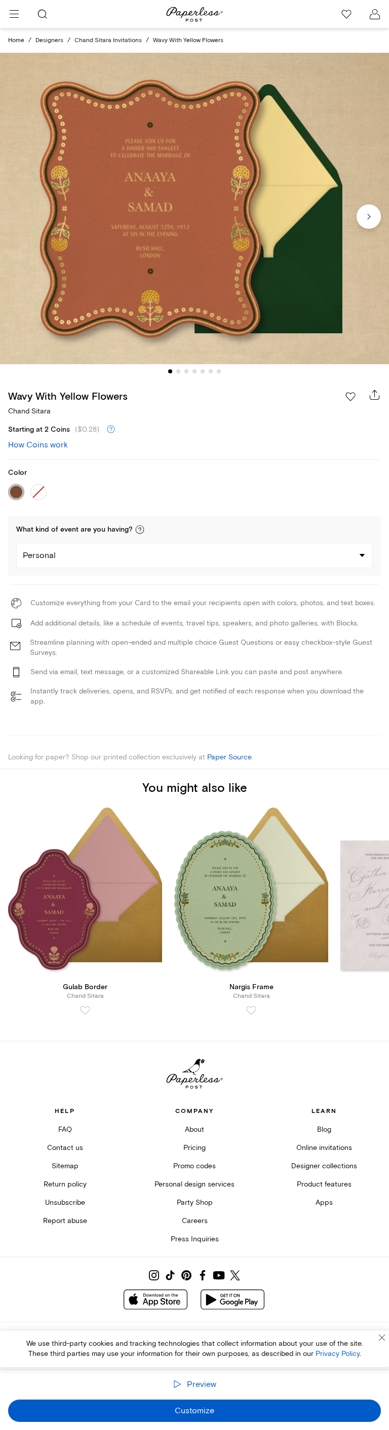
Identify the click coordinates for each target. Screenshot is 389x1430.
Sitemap (65, 1166)
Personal (39, 555)
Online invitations (324, 1147)
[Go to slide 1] (170, 371)
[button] (140, 530)
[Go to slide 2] (178, 371)
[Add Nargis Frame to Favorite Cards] (251, 1010)
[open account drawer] (375, 14)
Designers (49, 40)
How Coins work (38, 445)
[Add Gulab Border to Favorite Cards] (85, 1010)
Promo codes (194, 1166)
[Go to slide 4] (194, 371)
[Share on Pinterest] (186, 1275)
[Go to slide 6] (211, 371)
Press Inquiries (195, 1239)
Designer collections (324, 1166)
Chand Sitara (29, 411)
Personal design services (194, 1184)
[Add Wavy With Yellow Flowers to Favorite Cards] (350, 397)
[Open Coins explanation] (110, 430)
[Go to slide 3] (186, 371)
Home (16, 40)
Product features (324, 1184)
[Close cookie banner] (382, 1338)
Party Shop (195, 1202)
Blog (324, 1129)
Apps (324, 1202)
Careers (195, 1220)
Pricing (194, 1147)
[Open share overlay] (375, 395)
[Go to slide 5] (203, 371)
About (194, 1129)
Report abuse (65, 1220)
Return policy (65, 1184)
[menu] (14, 14)
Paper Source (229, 757)
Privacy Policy (338, 1353)
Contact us (65, 1147)
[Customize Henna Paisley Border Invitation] (194, 209)
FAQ (65, 1129)
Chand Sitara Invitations (108, 40)
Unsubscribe (65, 1202)
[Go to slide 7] (219, 371)
